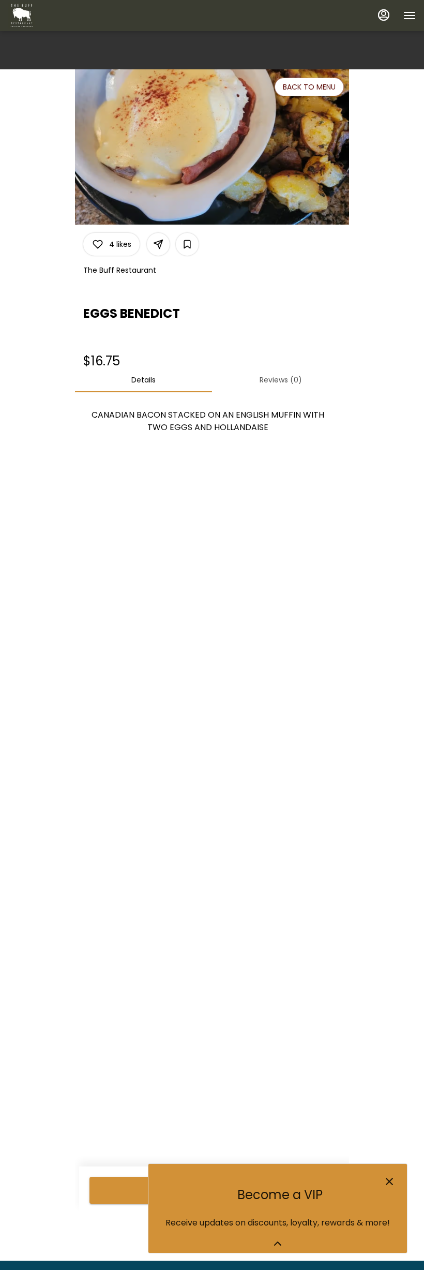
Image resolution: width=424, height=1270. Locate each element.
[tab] (143, 379)
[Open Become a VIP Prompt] (277, 1243)
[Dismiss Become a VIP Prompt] (389, 1181)
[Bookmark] (187, 244)
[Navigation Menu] (409, 15)
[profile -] (383, 15)
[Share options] (158, 244)
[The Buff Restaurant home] (54, 15)
